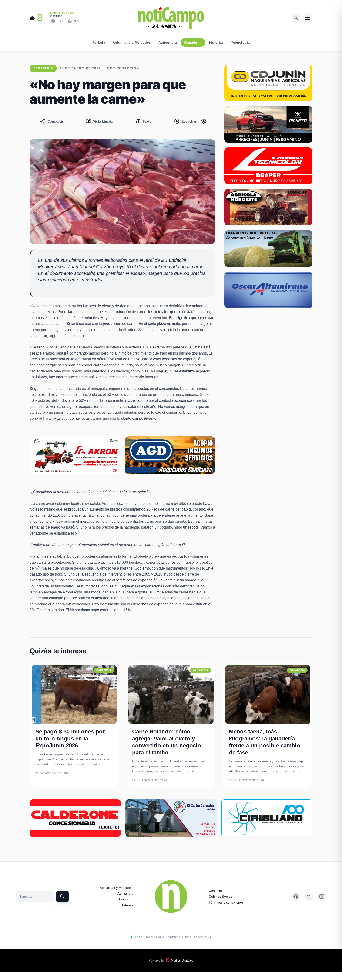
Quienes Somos (220, 896)
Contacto (215, 891)
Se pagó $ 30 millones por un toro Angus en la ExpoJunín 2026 (70, 738)
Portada (98, 42)
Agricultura (167, 42)
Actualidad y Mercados (132, 42)
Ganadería (192, 42)
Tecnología (240, 42)
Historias (216, 42)
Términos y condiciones (226, 902)
